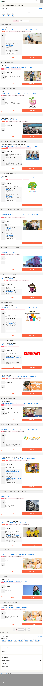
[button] (21, 39)
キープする (12, 57)
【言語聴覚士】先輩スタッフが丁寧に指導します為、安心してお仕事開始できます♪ (20, 93)
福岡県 (31, 640)
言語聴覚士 (6, 673)
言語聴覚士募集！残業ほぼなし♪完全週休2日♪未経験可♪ (14, 607)
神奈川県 (4, 640)
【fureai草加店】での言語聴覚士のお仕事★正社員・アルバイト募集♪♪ (17, 67)
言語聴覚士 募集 (5, 496)
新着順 (21, 20)
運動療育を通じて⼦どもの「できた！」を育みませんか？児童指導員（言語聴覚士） (20, 29)
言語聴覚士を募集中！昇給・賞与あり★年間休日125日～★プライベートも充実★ (19, 146)
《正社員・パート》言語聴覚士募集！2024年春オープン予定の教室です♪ (17, 554)
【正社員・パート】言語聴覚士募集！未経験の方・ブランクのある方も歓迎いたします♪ (21, 522)
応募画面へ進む (32, 57)
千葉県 (26, 640)
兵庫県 (8, 15)
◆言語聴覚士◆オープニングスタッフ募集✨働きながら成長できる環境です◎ (19, 458)
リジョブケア (2, 673)
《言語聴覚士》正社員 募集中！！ (9, 252)
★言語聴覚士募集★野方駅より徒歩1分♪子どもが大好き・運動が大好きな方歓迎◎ (20, 403)
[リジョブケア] (4, 1)
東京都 (10, 640)
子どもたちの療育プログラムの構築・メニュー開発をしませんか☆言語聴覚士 (19, 178)
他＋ (13, 15)
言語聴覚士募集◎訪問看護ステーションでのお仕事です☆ (14, 279)
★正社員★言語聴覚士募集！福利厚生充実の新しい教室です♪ (15, 581)
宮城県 (3, 15)
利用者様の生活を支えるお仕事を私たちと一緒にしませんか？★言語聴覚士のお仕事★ (21, 429)
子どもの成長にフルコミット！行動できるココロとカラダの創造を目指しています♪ (20, 307)
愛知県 (37, 640)
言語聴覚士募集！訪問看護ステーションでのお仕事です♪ (14, 345)
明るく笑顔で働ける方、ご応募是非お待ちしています (13, 119)
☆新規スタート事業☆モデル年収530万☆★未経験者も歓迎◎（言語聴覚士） (18, 376)
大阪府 (21, 640)
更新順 (27, 20)
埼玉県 (15, 640)
